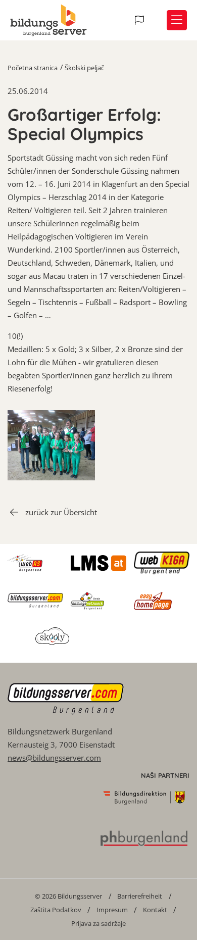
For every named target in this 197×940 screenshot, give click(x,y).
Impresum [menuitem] (112, 909)
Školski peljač (84, 67)
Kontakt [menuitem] (155, 909)
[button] (141, 20)
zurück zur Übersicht (61, 512)
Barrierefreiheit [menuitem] (139, 896)
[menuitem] (68, 896)
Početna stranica (33, 67)
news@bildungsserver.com (54, 758)
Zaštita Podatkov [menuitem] (55, 909)
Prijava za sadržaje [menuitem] (98, 923)
